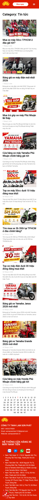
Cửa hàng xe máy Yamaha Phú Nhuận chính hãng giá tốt (18, 154)
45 (8, 407)
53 (35, 407)
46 (11, 407)
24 (5, 402)
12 (31, 397)
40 (25, 405)
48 (18, 407)
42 (31, 405)
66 (21, 412)
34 (4, 405)
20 (24, 400)
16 (11, 400)
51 (28, 407)
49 (22, 407)
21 (27, 400)
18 (18, 400)
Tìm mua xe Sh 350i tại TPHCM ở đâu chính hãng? (19, 230)
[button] (34, 4)
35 (8, 405)
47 (15, 407)
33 (34, 402)
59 (21, 410)
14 (5, 400)
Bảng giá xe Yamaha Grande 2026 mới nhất (17, 343)
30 (25, 402)
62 (31, 410)
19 (21, 400)
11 (28, 397)
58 (18, 410)
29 (21, 402)
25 (8, 402)
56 (11, 410)
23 (34, 400)
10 (25, 397)
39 (21, 405)
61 (28, 410)
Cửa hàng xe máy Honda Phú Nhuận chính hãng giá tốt (18, 380)
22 (31, 400)
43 (35, 405)
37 (14, 405)
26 (11, 402)
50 (25, 407)
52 (31, 407)
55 (8, 410)
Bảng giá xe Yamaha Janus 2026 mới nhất (17, 305)
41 (28, 405)
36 (11, 405)
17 (14, 400)
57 (15, 410)
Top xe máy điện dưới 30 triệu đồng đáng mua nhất (18, 267)
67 (25, 412)
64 (15, 412)
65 (18, 412)
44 (4, 407)
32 (31, 402)
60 (25, 410)
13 (34, 397)
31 (28, 402)
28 (18, 402)
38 (18, 405)
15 (8, 400)
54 (5, 410)
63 (34, 410)
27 (15, 402)
